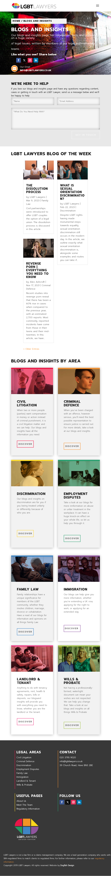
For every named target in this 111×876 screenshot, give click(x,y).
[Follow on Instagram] (30, 60)
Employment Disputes (27, 769)
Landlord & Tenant (26, 781)
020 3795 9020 (68, 757)
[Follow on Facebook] (18, 60)
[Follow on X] (24, 60)
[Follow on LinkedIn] (36, 60)
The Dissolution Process (37, 188)
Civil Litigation (23, 757)
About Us (21, 801)
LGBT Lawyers (37, 197)
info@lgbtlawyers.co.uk (71, 761)
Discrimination (68, 210)
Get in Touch (85, 135)
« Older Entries (31, 349)
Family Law (22, 773)
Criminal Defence (25, 761)
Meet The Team (24, 804)
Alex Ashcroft (37, 282)
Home (16, 21)
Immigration (22, 777)
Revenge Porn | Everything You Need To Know (37, 270)
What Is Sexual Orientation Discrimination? (72, 192)
